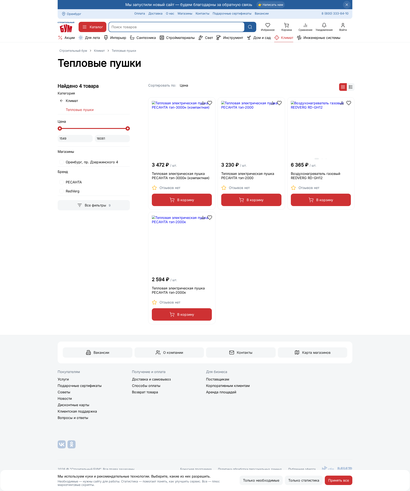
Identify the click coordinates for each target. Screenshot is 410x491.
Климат (99, 50)
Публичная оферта (302, 469)
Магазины (185, 13)
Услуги (63, 379)
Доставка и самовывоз (151, 379)
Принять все (338, 480)
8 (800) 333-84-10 (335, 13)
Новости (65, 398)
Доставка (155, 13)
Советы (64, 392)
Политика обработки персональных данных (250, 469)
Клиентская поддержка (77, 411)
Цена (184, 85)
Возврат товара (145, 392)
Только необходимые (261, 480)
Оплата (139, 13)
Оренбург (74, 14)
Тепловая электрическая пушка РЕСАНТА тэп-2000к (178, 290)
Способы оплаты (146, 385)
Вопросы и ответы (73, 418)
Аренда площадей (221, 392)
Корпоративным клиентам (228, 385)
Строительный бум (73, 50)
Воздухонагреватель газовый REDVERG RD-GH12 (315, 175)
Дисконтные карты (73, 405)
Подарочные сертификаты (232, 13)
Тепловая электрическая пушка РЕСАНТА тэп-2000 (247, 175)
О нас (170, 13)
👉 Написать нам (270, 4)
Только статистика (303, 480)
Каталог (96, 27)
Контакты (202, 13)
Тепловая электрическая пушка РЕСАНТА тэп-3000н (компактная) (180, 175)
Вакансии (262, 13)
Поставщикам (217, 379)
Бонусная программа (196, 469)
